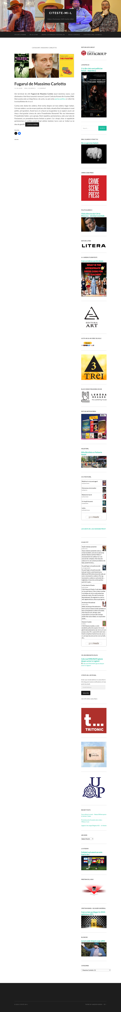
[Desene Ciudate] (104, 625)
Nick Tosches (85, 587)
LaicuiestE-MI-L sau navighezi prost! (93, 529)
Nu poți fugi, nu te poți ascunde (91, 566)
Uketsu (84, 623)
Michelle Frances (86, 510)
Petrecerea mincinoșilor (89, 488)
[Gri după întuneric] (104, 505)
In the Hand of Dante (88, 585)
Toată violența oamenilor (89, 547)
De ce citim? (34, 34)
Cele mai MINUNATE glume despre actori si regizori (92, 660)
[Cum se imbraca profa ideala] (94, 296)
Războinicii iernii (87, 495)
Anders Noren (97, 1004)
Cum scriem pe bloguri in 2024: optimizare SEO (93, 913)
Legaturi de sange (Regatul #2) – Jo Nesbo (94, 825)
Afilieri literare (20, 34)
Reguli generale (74, 34)
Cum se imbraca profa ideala (92, 261)
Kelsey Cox (85, 490)
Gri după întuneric (87, 501)
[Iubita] (104, 512)
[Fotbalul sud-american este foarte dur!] (94, 869)
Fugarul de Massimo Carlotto (40, 83)
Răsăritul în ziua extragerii (90, 481)
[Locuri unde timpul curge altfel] (94, 956)
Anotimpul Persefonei (88, 602)
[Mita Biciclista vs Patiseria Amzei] (94, 467)
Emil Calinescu (30, 88)
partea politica (60, 99)
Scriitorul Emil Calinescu (93, 34)
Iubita (83, 508)
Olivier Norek (85, 496)
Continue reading (32, 124)
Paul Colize (85, 548)
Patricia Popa (85, 604)
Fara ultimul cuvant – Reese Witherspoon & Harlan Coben (93, 815)
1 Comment (42, 88)
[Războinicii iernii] (104, 498)
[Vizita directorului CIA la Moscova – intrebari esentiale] (94, 231)
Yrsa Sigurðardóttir (86, 568)
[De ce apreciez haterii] (94, 163)
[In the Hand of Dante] (104, 589)
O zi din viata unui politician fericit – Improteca (91, 69)
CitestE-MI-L (60, 13)
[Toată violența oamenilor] (104, 550)
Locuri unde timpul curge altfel (93, 941)
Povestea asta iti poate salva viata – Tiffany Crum (92, 821)
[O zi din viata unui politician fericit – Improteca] (94, 117)
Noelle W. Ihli (85, 503)
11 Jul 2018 (18, 88)
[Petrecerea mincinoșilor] (104, 492)
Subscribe (86, 693)
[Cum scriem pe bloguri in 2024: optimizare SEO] (94, 927)
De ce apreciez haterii (89, 143)
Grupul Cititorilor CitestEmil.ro (53, 34)
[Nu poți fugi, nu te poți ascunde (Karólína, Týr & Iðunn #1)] (104, 570)
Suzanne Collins (86, 483)
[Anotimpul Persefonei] (104, 607)
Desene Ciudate (87, 622)
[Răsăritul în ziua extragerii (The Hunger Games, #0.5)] (104, 485)
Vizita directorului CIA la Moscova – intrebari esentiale (92, 215)
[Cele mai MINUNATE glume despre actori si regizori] (94, 665)
